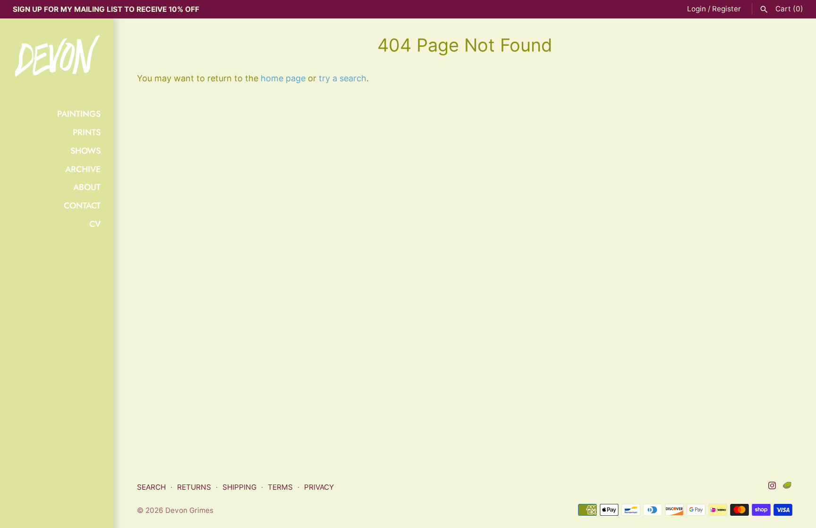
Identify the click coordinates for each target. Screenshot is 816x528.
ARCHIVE (83, 169)
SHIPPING (239, 487)
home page (283, 78)
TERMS (280, 487)
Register (726, 8)
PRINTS (87, 132)
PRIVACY (319, 487)
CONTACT (82, 205)
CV (95, 224)
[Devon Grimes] (56, 57)
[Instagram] (772, 488)
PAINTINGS (79, 114)
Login (696, 8)
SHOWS (85, 151)
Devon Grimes (189, 510)
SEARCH (151, 487)
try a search (342, 78)
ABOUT (87, 187)
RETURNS (194, 487)
